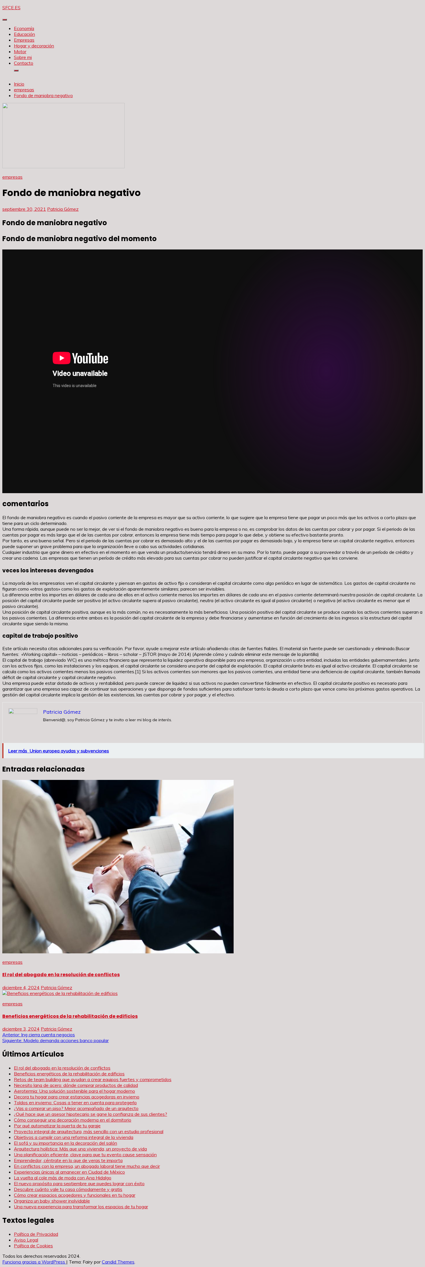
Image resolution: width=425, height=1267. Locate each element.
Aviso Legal (26, 1240)
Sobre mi (23, 57)
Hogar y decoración (34, 46)
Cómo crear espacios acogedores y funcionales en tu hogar (74, 1195)
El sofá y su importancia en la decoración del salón (65, 1143)
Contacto (23, 63)
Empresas (24, 40)
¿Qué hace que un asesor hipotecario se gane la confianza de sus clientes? (90, 1114)
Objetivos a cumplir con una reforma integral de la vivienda (73, 1137)
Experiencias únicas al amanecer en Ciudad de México (69, 1172)
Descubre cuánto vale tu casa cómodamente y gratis (68, 1189)
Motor (20, 51)
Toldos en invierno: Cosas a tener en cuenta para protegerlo (75, 1102)
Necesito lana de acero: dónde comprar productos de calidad (76, 1085)
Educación (24, 34)
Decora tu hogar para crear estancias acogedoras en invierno (76, 1097)
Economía (24, 28)
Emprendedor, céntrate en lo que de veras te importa (68, 1160)
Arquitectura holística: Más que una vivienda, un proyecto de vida (80, 1149)
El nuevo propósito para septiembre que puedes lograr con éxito (79, 1183)
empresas (12, 177)
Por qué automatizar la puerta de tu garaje (57, 1126)
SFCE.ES (11, 7)
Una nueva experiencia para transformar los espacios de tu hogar (81, 1206)
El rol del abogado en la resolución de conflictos (61, 974)
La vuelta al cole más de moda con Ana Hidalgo (62, 1178)
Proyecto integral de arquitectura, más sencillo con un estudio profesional (88, 1131)
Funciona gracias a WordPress (34, 1262)
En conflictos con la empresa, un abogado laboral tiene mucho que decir (87, 1166)
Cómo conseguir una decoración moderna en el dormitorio (72, 1120)
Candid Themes (118, 1262)
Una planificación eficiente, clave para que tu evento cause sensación (85, 1154)
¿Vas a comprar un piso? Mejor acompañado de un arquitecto (76, 1108)
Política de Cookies (33, 1245)
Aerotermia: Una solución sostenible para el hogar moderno (74, 1091)
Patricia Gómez (63, 209)
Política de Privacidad (36, 1234)
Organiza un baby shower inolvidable (52, 1201)
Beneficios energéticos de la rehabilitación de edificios (70, 1016)
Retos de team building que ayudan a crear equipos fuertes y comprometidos (92, 1079)
